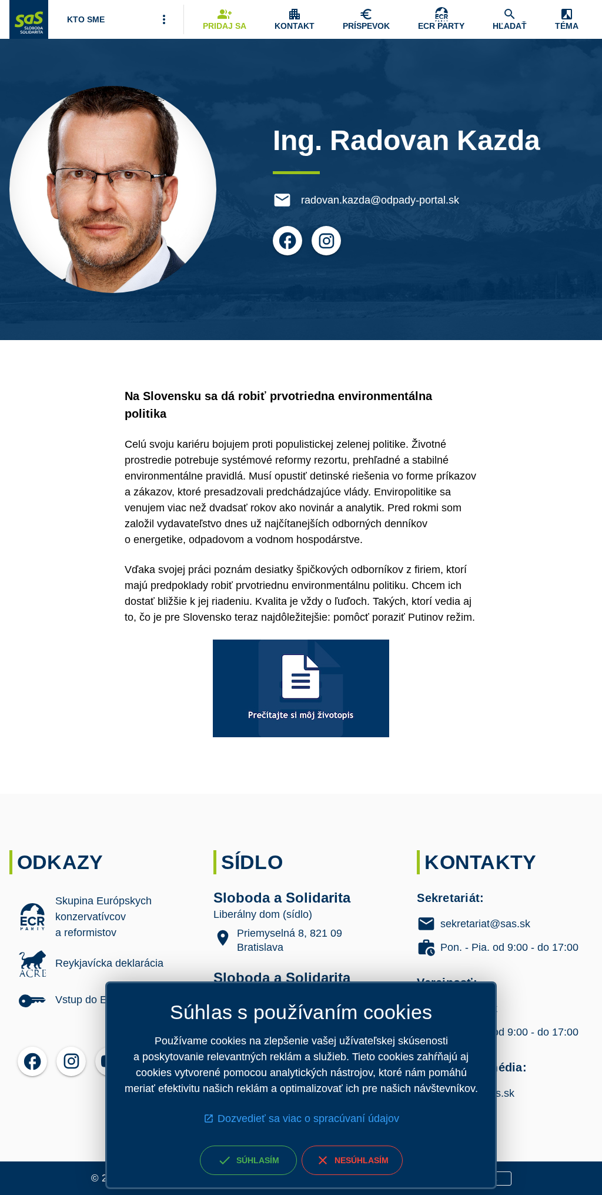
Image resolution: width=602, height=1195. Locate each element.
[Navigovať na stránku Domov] (28, 19)
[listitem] (97, 917)
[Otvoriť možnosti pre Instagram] (326, 240)
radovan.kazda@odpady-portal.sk (380, 200)
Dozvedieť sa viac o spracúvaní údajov (308, 1118)
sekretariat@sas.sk (485, 924)
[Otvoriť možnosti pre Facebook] (287, 240)
